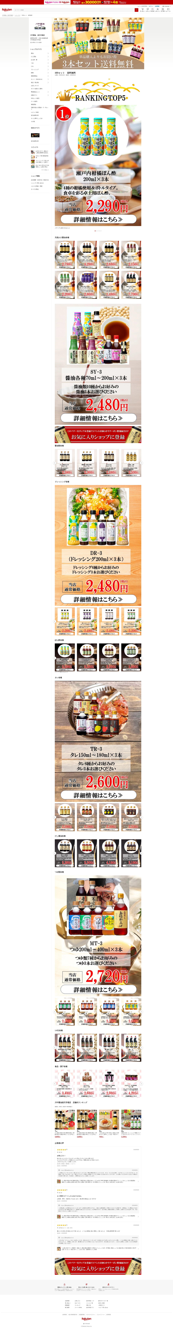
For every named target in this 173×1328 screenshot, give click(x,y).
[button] (167, 6)
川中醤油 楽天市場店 (7, 15)
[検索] (136, 10)
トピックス (17, 15)
